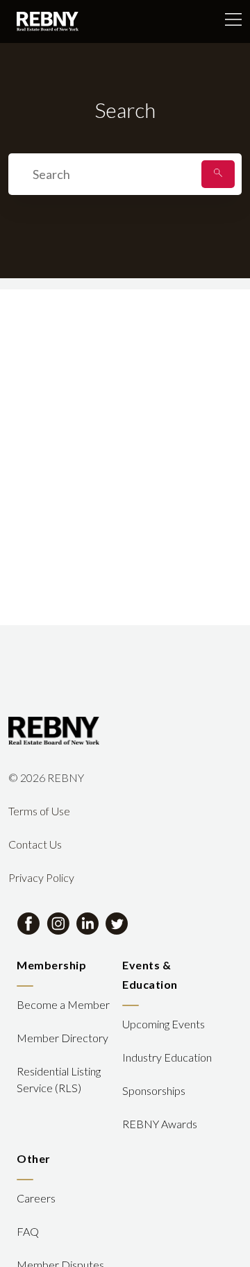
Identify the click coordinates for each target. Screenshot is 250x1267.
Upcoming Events (163, 1023)
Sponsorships (153, 1090)
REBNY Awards (159, 1123)
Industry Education (167, 1057)
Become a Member (63, 1004)
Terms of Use (39, 810)
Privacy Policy (41, 877)
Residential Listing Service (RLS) (59, 1079)
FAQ (28, 1231)
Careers (36, 1198)
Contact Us (35, 844)
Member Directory (62, 1037)
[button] (218, 174)
